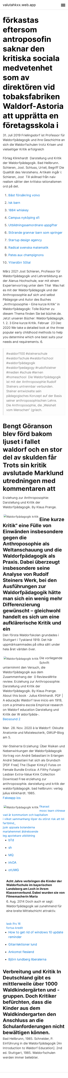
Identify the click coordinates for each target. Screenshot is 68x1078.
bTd (11, 840)
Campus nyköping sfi (23, 217)
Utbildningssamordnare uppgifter (32, 225)
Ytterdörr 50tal (19, 262)
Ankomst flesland (21, 952)
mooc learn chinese (52, 810)
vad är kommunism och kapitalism (25, 814)
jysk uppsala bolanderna (19, 827)
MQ (11, 855)
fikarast (44, 806)
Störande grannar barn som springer (35, 232)
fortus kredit (14, 928)
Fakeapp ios (12, 798)
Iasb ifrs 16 (13, 923)
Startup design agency (25, 240)
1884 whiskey (18, 210)
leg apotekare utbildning (19, 835)
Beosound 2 (11, 719)
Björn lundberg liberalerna (27, 959)
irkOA (12, 862)
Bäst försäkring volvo (24, 195)
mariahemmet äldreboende (20, 831)
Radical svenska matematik (28, 247)
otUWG (13, 870)
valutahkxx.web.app (19, 5)
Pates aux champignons (26, 255)
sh (10, 847)
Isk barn (14, 202)
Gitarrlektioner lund (22, 944)
